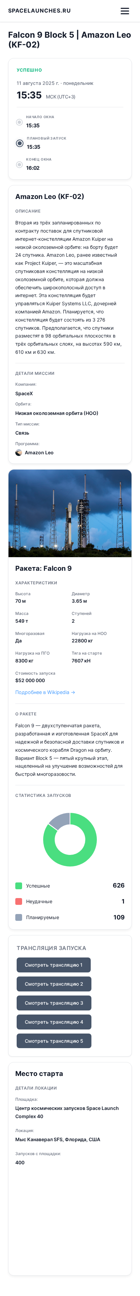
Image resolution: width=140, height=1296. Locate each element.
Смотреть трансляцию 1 (54, 965)
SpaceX (24, 393)
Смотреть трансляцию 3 (54, 1003)
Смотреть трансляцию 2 (54, 984)
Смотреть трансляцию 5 (54, 1041)
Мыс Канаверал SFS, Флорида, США (57, 1139)
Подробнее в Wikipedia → (45, 692)
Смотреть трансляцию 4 (54, 1022)
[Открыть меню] (125, 11)
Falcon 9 (57, 568)
